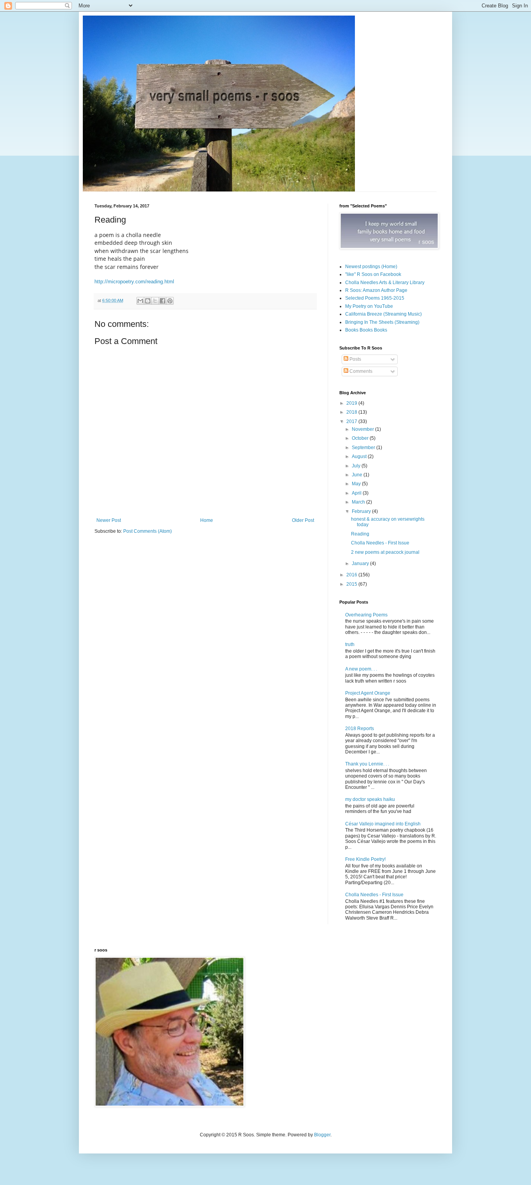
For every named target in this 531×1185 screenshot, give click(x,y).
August (360, 456)
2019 (352, 403)
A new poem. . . (361, 669)
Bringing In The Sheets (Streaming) (382, 322)
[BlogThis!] (148, 301)
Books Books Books (366, 330)
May (357, 483)
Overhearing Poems (366, 615)
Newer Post (108, 520)
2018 (352, 412)
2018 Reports (359, 728)
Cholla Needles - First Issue (380, 543)
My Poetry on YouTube (369, 306)
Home (206, 520)
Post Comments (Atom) (147, 531)
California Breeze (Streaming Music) (383, 314)
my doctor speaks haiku (370, 799)
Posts (354, 359)
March (359, 502)
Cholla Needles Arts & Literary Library (384, 282)
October (361, 438)
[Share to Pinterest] (170, 301)
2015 (352, 584)
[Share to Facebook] (162, 301)
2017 (352, 421)
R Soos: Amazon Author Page (376, 290)
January (361, 563)
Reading (360, 534)
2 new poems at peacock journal (385, 552)
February (362, 511)
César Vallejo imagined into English (383, 824)
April (357, 493)
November (363, 429)
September (364, 447)
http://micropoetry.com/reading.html (134, 281)
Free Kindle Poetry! (365, 859)
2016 (352, 575)
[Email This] (140, 301)
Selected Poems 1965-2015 (374, 298)
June (357, 475)
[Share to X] (155, 301)
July (357, 466)
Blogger (322, 1135)
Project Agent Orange (367, 693)
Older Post (303, 520)
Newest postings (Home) (371, 266)
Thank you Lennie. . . (367, 764)
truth (350, 644)
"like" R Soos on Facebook (373, 274)
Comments (360, 371)
